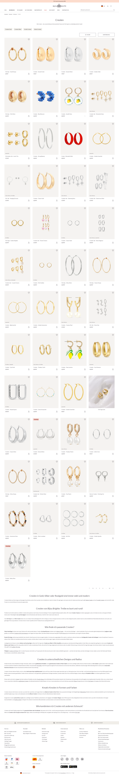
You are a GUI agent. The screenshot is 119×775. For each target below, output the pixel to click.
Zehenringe (44, 741)
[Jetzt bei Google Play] (73, 766)
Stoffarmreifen (17, 699)
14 (109, 588)
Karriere (81, 737)
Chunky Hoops (40, 679)
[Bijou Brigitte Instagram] (67, 759)
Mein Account (7, 739)
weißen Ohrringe (16, 647)
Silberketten (83, 692)
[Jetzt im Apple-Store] (64, 766)
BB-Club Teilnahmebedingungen (105, 733)
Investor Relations (83, 731)
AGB (99, 731)
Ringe (75, 681)
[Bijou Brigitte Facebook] (72, 759)
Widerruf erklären (102, 745)
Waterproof (38, 10)
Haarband (44, 737)
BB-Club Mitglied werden (10, 731)
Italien (62, 735)
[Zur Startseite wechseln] (59, 5)
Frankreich (63, 733)
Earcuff (43, 735)
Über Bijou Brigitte (83, 733)
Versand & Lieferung (9, 735)
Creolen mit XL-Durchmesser (21, 633)
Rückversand (7, 737)
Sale (45, 10)
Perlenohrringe (45, 731)
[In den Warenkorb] (28, 73)
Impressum (100, 741)
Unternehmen (82, 735)
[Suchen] (114, 10)
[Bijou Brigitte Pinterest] (77, 759)
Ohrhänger (44, 739)
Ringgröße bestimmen (9, 745)
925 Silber (20, 10)
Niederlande (63, 739)
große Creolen (100, 600)
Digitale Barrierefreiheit (103, 747)
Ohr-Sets (77, 712)
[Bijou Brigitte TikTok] (62, 759)
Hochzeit (52, 10)
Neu (5, 10)
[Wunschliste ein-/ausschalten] (28, 39)
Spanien (62, 737)
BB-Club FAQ (7, 733)
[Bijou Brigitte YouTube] (82, 759)
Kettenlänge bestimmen (10, 747)
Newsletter (7, 743)
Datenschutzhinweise (103, 735)
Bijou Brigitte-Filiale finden (29, 733)
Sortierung (106, 34)
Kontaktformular (27, 731)
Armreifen (39, 665)
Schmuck (12, 10)
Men (58, 10)
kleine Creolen (89, 600)
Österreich (63, 731)
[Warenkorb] (114, 6)
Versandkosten (63, 772)
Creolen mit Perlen (13, 651)
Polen (62, 741)
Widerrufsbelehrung (103, 743)
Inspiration (65, 10)
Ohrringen (90, 681)
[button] (107, 6)
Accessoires (28, 10)
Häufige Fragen (8, 741)
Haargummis (45, 733)
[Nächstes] (112, 588)
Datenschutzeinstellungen (104, 749)
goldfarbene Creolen (23, 681)
